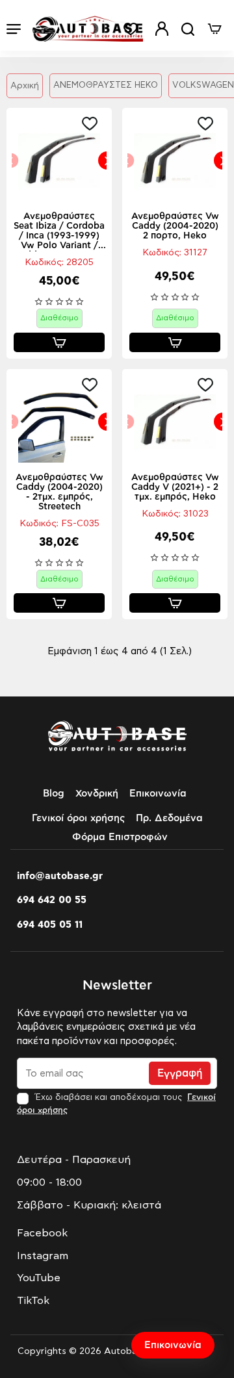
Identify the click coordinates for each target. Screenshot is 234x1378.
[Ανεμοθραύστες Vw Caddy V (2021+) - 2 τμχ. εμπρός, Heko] (174, 421)
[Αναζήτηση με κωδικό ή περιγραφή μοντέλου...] (188, 29)
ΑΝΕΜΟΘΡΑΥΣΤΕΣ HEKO (105, 85)
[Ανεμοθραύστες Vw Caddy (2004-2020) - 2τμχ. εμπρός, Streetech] (59, 421)
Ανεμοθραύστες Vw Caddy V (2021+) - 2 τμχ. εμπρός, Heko (175, 487)
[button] (93, 123)
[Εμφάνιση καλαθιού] (215, 29)
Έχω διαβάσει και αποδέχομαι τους (116, 1103)
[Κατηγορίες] (13, 29)
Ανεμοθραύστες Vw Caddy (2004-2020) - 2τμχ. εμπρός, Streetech (59, 492)
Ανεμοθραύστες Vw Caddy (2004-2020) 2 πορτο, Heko (175, 226)
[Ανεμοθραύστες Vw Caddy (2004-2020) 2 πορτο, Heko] (174, 160)
